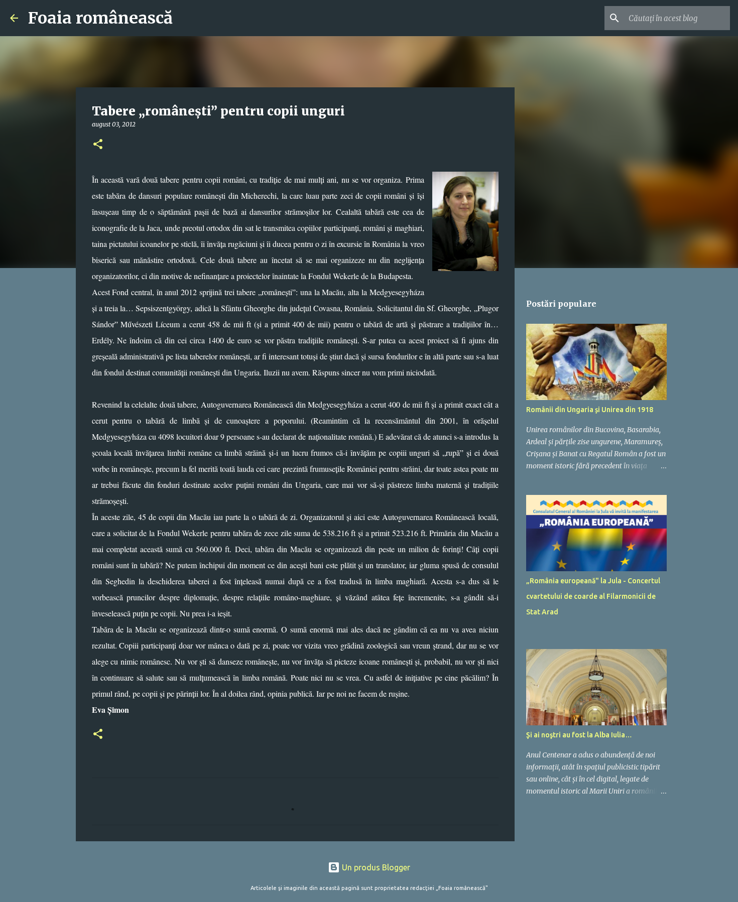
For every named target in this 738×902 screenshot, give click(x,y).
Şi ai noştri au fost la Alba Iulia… (579, 735)
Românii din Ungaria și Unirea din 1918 (589, 410)
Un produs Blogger (375, 867)
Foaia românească (100, 18)
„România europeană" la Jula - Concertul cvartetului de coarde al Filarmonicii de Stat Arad (593, 596)
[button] (98, 145)
